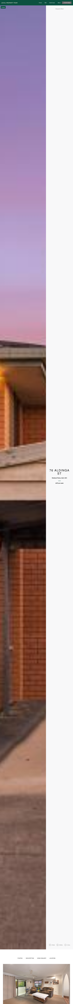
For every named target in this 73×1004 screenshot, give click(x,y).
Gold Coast (52, 2)
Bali (45, 2)
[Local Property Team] (9, 2)
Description (30, 958)
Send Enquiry (41, 958)
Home (40, 2)
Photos (20, 958)
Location (52, 958)
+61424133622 (66, 2)
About (59, 2)
